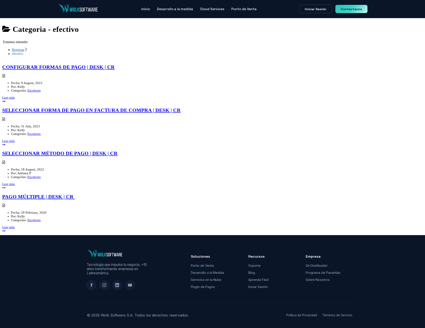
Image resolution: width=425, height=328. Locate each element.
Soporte (254, 265)
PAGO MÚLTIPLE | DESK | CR (38, 196)
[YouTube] (130, 285)
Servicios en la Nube (206, 280)
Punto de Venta (244, 9)
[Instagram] (104, 285)
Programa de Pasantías (323, 272)
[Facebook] (91, 285)
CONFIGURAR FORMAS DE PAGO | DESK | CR (58, 67)
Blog (251, 272)
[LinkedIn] (117, 285)
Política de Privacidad (301, 315)
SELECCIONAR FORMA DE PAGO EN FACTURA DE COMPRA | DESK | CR (91, 110)
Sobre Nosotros (318, 280)
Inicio (145, 9)
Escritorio (34, 90)
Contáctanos (351, 9)
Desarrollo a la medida (175, 9)
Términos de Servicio (337, 315)
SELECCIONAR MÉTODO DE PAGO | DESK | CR (60, 153)
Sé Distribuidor (317, 265)
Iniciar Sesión (315, 9)
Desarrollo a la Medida (207, 272)
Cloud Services (212, 9)
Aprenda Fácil (258, 280)
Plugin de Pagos (203, 287)
